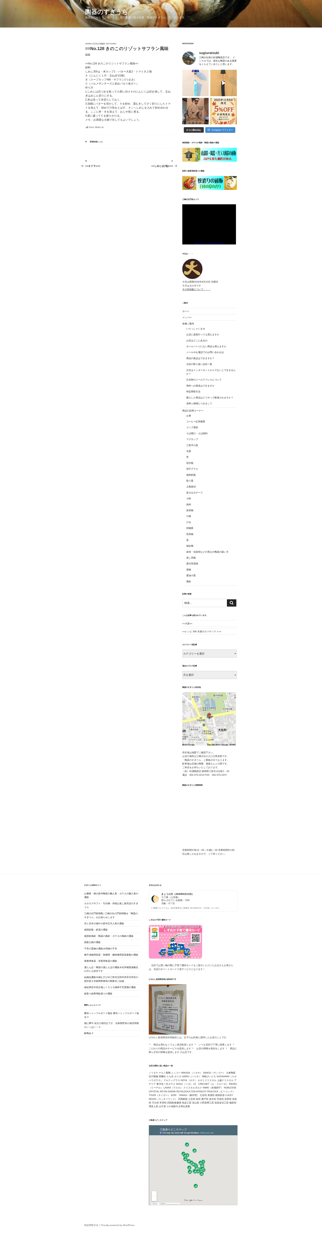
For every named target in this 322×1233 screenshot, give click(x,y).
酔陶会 (87, 1033)
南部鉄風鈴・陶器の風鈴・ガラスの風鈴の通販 (108, 936)
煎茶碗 (189, 534)
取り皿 (189, 480)
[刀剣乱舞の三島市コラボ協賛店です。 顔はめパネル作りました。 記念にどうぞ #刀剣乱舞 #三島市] (195, 111)
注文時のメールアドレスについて (204, 379)
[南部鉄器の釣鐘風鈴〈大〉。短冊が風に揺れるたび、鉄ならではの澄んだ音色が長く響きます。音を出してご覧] (223, 83)
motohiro (111, 44)
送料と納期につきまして (199, 403)
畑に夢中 (89, 1023)
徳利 (188, 504)
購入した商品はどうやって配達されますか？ (209, 397)
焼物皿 (189, 528)
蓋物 (188, 569)
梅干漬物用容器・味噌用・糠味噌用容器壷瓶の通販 (111, 954)
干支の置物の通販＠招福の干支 (100, 948)
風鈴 (188, 581)
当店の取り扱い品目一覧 (199, 364)
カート (185, 311)
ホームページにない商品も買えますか (206, 346)
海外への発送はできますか (200, 385)
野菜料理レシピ (96, 142)
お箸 (188, 415)
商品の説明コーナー (192, 410)
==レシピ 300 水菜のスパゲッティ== (201, 631)
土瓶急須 (191, 486)
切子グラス (192, 468)
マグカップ (192, 439)
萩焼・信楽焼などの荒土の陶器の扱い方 (207, 551)
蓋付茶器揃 (192, 563)
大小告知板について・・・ (196, 289)
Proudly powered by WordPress (118, 1225)
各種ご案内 (188, 323)
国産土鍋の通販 (92, 942)
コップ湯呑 (192, 427)
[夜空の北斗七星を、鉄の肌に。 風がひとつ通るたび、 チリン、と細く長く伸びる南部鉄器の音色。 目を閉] (195, 83)
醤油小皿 (191, 575)
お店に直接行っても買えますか (202, 334)
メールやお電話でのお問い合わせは (205, 352)
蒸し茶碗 (191, 557)
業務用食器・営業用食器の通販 (100, 961)
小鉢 (188, 498)
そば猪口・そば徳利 (196, 433)
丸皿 (188, 451)
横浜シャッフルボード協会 (98, 1013)
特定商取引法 (193, 391)
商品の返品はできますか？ (200, 358)
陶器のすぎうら (106, 11)
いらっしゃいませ (195, 328)
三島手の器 (192, 445)
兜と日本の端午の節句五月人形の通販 (104, 923)
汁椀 (188, 516)
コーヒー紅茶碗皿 (195, 421)
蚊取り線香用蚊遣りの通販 (98, 993)
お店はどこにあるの (196, 340)
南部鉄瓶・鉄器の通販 (96, 929)
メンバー (187, 317)
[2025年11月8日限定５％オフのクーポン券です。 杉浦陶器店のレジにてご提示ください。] (223, 111)
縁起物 (189, 545)
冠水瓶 (189, 463)
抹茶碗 (189, 510)
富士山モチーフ (194, 492)
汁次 (188, 522)
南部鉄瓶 (191, 475)
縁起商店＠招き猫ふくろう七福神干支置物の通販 (110, 987)
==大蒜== (187, 623)
